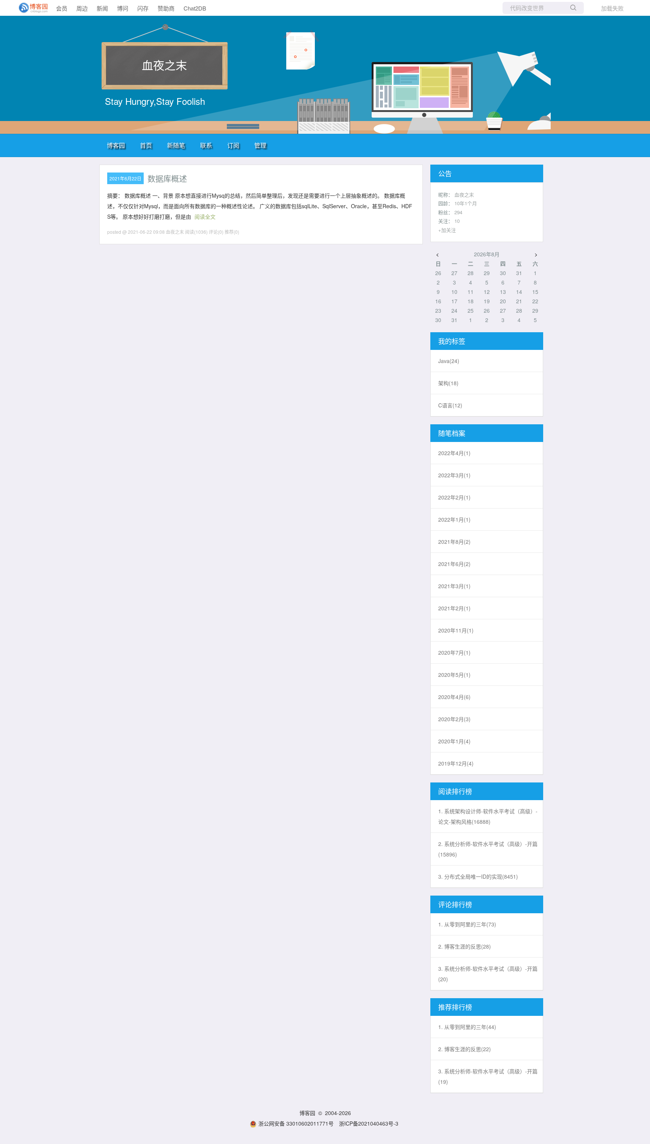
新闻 (102, 8)
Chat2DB (195, 8)
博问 (122, 8)
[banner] (30, 8)
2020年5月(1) (454, 674)
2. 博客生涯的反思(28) (464, 946)
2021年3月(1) (454, 586)
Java (448, 361)
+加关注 (447, 229)
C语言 (450, 405)
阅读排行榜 (455, 791)
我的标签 (451, 341)
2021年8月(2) (454, 541)
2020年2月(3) (454, 719)
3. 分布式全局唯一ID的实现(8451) (478, 876)
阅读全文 (205, 216)
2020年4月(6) (454, 697)
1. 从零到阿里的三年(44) (467, 1027)
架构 (448, 383)
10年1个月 (465, 203)
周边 (82, 8)
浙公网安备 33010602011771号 (296, 1123)
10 (457, 220)
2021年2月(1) (454, 608)
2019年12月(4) (456, 763)
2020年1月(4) (454, 741)
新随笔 (176, 145)
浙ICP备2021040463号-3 (368, 1123)
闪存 (143, 8)
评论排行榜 (455, 904)
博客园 (116, 145)
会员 (61, 8)
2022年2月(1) (454, 497)
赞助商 (166, 8)
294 (458, 212)
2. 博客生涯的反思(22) (464, 1049)
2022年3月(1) (454, 475)
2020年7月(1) (454, 652)
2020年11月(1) (456, 630)
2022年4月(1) (454, 453)
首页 (146, 145)
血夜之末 (164, 65)
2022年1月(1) (454, 519)
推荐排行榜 (455, 1007)
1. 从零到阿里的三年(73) (467, 924)
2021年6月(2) (454, 563)
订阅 (233, 145)
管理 (260, 145)
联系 (206, 145)
